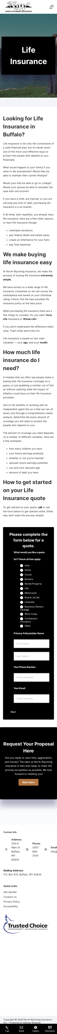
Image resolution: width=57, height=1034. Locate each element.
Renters (29, 579)
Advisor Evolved (31, 1022)
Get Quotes (10, 891)
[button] (28, 782)
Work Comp (31, 614)
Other (28, 626)
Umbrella (29, 602)
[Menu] (51, 7)
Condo (28, 574)
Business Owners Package (31, 608)
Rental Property (33, 583)
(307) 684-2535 (35, 851)
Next (13, 711)
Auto (27, 565)
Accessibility (10, 906)
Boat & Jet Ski (32, 597)
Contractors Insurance (28, 620)
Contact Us (10, 896)
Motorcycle (31, 593)
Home (28, 570)
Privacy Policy (11, 901)
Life (27, 588)
